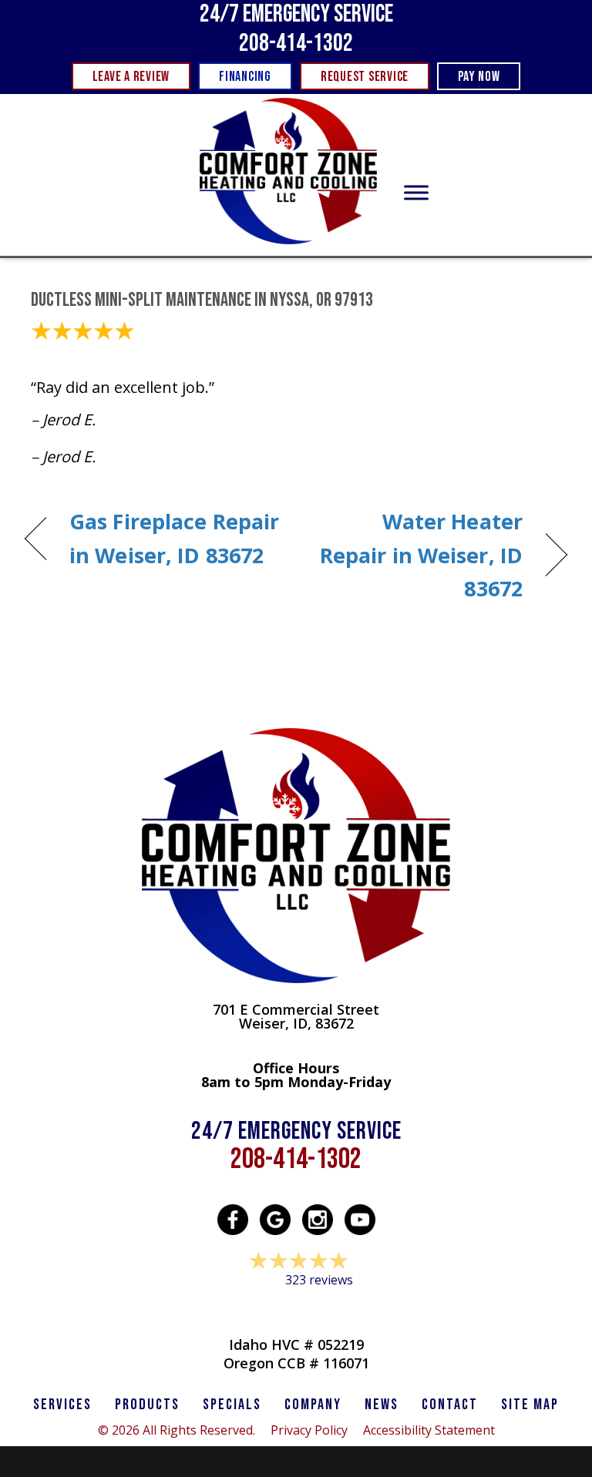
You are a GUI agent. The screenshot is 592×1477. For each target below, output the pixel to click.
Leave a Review (296, 1309)
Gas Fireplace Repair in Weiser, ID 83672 (174, 538)
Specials (232, 1404)
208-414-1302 (296, 44)
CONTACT (450, 1404)
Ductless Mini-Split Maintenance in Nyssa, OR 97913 (202, 300)
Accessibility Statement (429, 1430)
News (382, 1404)
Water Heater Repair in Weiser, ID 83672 (417, 554)
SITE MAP (530, 1404)
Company (312, 1404)
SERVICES (62, 1404)
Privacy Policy (309, 1430)
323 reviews (319, 1279)
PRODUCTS (147, 1404)
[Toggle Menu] (416, 193)
